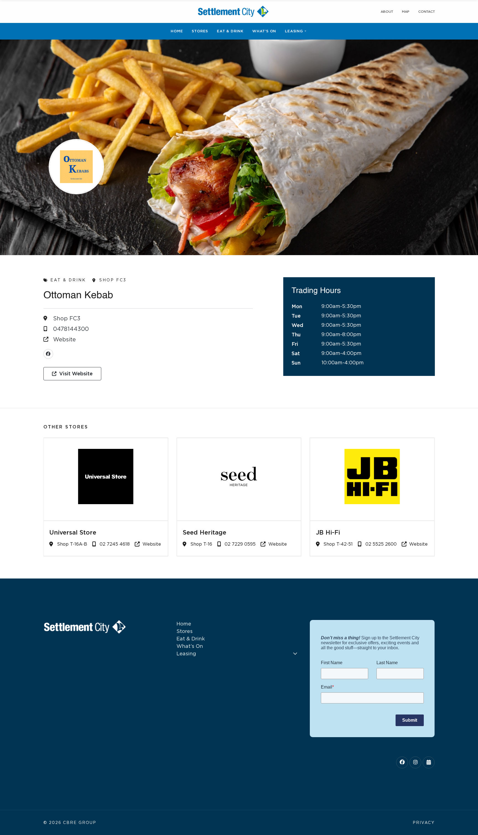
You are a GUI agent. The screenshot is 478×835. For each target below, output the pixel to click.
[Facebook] (48, 354)
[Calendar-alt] (429, 762)
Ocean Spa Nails (341, 532)
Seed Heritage (71, 532)
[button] (72, 373)
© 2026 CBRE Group (69, 822)
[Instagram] (415, 762)
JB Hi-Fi (195, 532)
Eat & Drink (68, 280)
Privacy (424, 822)
